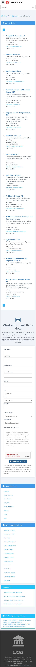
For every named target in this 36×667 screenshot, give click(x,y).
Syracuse (15, 16)
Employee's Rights (9, 557)
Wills (5, 518)
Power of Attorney (9, 506)
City (5, 390)
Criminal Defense (9, 553)
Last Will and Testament (9, 624)
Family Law (7, 565)
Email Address (8, 365)
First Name (7, 349)
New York (7, 16)
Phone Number (8, 372)
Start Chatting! (19, 461)
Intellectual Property (9, 573)
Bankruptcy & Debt (9, 534)
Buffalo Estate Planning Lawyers (13, 592)
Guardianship (8, 499)
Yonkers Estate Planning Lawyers (13, 604)
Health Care (7, 569)
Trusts (5, 514)
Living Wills (7, 503)
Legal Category (8, 412)
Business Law (7, 538)
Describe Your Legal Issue (11, 427)
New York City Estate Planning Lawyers (14, 596)
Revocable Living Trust (23, 624)
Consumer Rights (8, 549)
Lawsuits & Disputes (9, 576)
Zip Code (6, 403)
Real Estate (7, 580)
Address (6, 381)
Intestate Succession (25, 620)
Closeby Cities (8, 587)
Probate (6, 510)
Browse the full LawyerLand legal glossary (14, 626)
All (2, 16)
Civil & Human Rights (10, 545)
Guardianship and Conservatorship (12, 622)
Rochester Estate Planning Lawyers (13, 600)
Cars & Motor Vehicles (10, 542)
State (5, 397)
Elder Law (6, 491)
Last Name (7, 356)
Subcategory (7, 419)
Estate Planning (11, 486)
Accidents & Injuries (9, 530)
